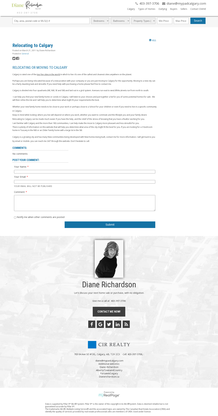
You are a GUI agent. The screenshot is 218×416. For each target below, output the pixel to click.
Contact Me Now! (109, 311)
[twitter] (109, 324)
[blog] (126, 324)
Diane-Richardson (109, 367)
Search (198, 20)
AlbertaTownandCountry (109, 370)
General (25, 53)
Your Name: (20, 166)
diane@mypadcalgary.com (109, 360)
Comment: (20, 191)
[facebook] (91, 324)
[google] (100, 324)
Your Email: (20, 176)
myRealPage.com (109, 395)
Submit (109, 224)
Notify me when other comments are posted (40, 217)
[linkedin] (117, 324)
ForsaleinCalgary (109, 373)
